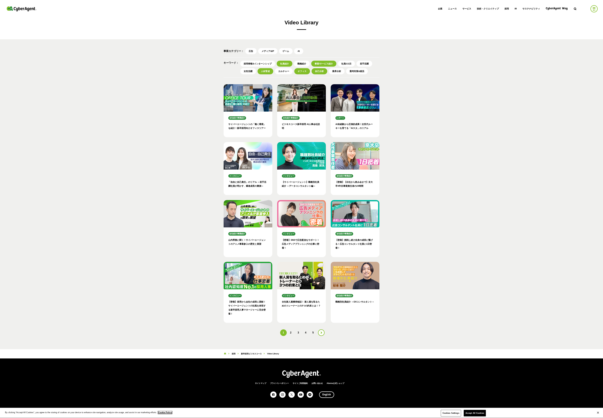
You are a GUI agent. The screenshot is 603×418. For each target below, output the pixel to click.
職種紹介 (301, 63)
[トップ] (225, 354)
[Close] (598, 412)
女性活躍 (248, 71)
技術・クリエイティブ (488, 8)
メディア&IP (268, 51)
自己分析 (319, 71)
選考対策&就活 (357, 71)
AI (299, 51)
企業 (440, 8)
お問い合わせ (317, 383)
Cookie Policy (165, 412)
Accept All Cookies (474, 413)
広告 (251, 51)
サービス (466, 8)
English (326, 394)
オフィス (302, 71)
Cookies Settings (451, 413)
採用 (507, 8)
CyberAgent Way (557, 8)
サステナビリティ (531, 8)
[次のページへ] (321, 333)
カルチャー (283, 71)
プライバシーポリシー (279, 383)
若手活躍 (364, 63)
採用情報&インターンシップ (258, 63)
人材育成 (265, 71)
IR (516, 8)
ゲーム (285, 51)
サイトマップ (260, 383)
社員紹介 (284, 63)
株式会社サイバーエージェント (21, 8)
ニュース (452, 8)
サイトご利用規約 (300, 383)
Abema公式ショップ (335, 383)
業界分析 (336, 71)
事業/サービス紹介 (324, 63)
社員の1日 (346, 63)
